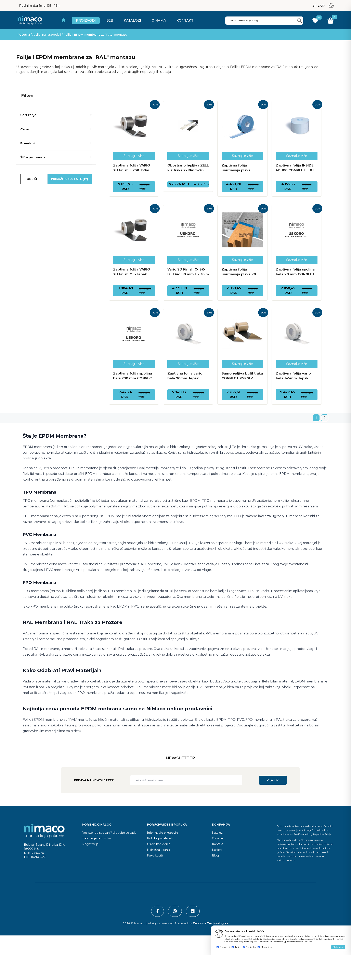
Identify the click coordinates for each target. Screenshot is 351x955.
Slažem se (338, 947)
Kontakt (185, 20)
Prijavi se (273, 780)
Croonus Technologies (210, 923)
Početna (23, 34)
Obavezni (225, 947)
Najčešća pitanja (158, 850)
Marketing (266, 947)
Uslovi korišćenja (158, 844)
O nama (159, 20)
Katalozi (132, 20)
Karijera (217, 850)
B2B (109, 20)
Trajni (238, 947)
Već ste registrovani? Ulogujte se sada (109, 833)
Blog (215, 855)
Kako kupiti (155, 855)
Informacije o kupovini (162, 833)
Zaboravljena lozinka (96, 838)
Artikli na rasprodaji (46, 34)
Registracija (90, 844)
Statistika (251, 947)
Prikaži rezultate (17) (69, 179)
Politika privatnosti (160, 838)
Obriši (32, 179)
